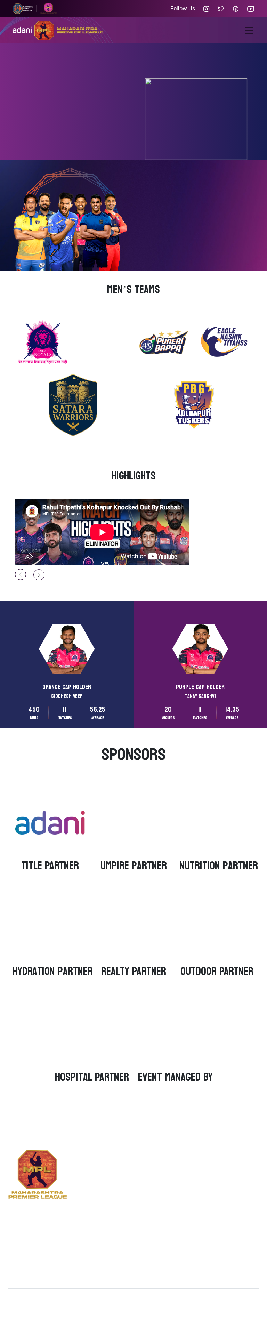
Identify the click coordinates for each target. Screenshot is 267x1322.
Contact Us (171, 1177)
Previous (20, 574)
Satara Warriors (109, 1238)
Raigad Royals (108, 1163)
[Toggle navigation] (249, 30)
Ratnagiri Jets (108, 1177)
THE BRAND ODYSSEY (213, 1298)
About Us (171, 1163)
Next (38, 574)
